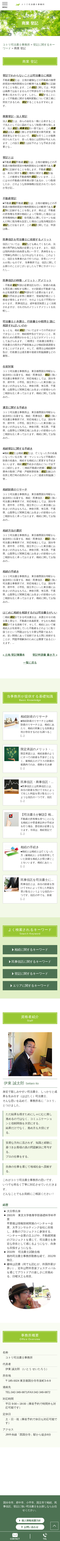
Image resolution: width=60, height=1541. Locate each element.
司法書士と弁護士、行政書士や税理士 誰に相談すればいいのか (29, 323)
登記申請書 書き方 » (44, 654)
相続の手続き (11, 571)
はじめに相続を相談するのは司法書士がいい (30, 612)
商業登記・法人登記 (15, 116)
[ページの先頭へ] (54, 1526)
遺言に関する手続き (15, 407)
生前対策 (8, 366)
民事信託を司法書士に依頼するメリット (27, 239)
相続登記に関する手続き (18, 448)
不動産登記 (9, 198)
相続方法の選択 (12, 530)
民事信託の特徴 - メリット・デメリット (27, 280)
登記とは (8, 157)
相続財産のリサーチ (15, 489)
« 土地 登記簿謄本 (14, 654)
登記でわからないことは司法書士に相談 (27, 75)
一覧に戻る (30, 662)
